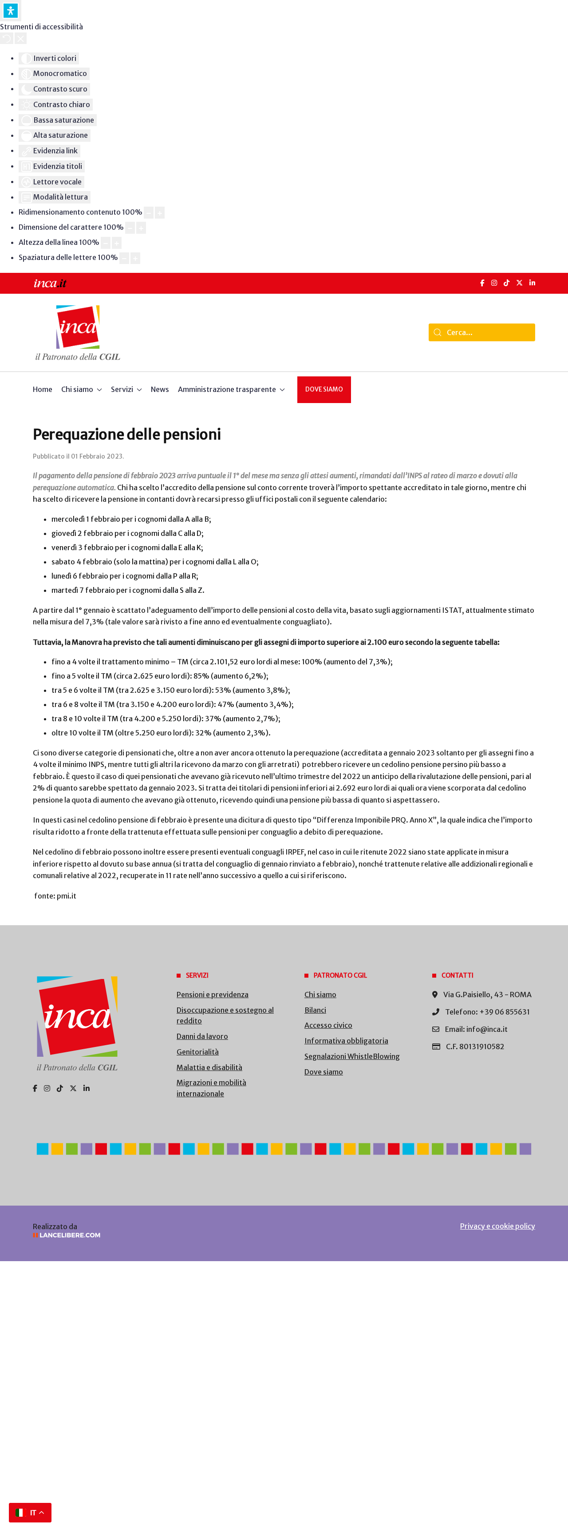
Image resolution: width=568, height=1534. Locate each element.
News (160, 389)
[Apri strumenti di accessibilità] (10, 10)
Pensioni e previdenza (212, 994)
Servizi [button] (122, 389)
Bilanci (315, 1010)
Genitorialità (198, 1051)
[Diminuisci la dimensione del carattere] (130, 228)
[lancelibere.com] (151, 1235)
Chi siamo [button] (77, 389)
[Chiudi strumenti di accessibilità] (21, 38)
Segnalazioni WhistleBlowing (352, 1056)
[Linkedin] (86, 1088)
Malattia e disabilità (209, 1067)
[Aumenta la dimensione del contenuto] (160, 213)
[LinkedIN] (532, 283)
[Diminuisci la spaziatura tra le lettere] (124, 258)
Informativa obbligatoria (346, 1040)
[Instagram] (494, 283)
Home (42, 389)
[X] (519, 283)
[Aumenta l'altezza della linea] (117, 243)
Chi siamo (320, 994)
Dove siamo (324, 389)
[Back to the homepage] (78, 333)
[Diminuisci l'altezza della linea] (105, 243)
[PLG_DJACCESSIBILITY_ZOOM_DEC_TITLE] (149, 213)
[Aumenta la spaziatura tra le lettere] (135, 258)
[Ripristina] (6, 38)
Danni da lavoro (202, 1036)
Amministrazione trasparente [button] (227, 389)
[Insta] (47, 1088)
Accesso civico (328, 1025)
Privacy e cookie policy (497, 1226)
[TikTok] (506, 283)
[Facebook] (482, 283)
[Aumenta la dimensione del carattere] (141, 228)
